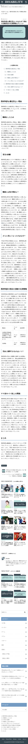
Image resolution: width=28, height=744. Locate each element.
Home (3, 739)
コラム (3, 636)
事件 (3, 645)
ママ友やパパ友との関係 (11, 90)
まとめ (6, 93)
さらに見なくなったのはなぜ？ (14, 80)
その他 (3, 623)
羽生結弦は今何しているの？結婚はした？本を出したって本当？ (13, 671)
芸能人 (3, 649)
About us (24, 739)
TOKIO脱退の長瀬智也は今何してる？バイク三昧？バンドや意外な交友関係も (13, 677)
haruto (8, 558)
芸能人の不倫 (5, 654)
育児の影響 (9, 74)
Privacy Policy (9, 739)
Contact (19, 739)
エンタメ (4, 465)
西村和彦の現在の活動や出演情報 (14, 84)
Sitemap (14, 739)
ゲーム (3, 631)
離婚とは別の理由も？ (12, 77)
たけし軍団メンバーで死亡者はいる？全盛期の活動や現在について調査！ (13, 683)
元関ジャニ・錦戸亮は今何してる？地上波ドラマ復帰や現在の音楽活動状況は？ (13, 689)
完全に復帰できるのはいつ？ (14, 87)
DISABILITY (14, 2)
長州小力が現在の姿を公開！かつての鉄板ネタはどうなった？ (13, 696)
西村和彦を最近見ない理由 (12, 68)
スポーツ (4, 640)
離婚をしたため (10, 71)
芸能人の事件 (5, 658)
